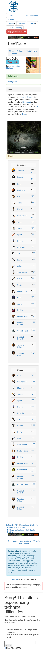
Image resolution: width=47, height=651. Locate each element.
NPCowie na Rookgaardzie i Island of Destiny (21, 531)
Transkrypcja (13, 62)
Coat (19, 297)
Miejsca (11, 23)
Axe (18, 253)
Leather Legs (22, 291)
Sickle (19, 278)
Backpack (21, 190)
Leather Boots (22, 451)
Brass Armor (22, 469)
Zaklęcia (31, 23)
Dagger (20, 241)
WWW (18, 648)
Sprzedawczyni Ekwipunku (15, 67)
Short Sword (22, 272)
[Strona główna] (14, 6)
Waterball (20, 170)
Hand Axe (21, 247)
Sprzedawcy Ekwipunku (29, 525)
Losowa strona (25, 541)
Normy (23, 114)
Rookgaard (12, 81)
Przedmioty (12, 19)
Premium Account (26, 97)
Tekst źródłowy (31, 51)
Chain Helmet (22, 331)
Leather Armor (22, 316)
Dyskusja (20, 51)
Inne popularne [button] (32, 15)
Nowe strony (13, 541)
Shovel (20, 209)
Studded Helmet (20, 338)
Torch (19, 203)
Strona (11, 51)
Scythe (20, 285)
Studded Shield (20, 354)
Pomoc (27, 543)
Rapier (19, 260)
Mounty (19, 27)
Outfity (10, 27)
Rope (19, 184)
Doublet (20, 310)
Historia (14, 53)
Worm (19, 222)
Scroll (19, 228)
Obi (37, 107)
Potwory (22, 23)
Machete (20, 388)
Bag (18, 196)
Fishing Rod (22, 215)
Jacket (19, 304)
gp (32, 172)
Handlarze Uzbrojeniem (16, 527)
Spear (19, 234)
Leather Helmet (20, 323)
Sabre (19, 266)
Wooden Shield (20, 346)
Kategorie (10, 525)
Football (20, 177)
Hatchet (20, 425)
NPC (17, 525)
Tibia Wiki (15, 579)
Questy (10, 15)
